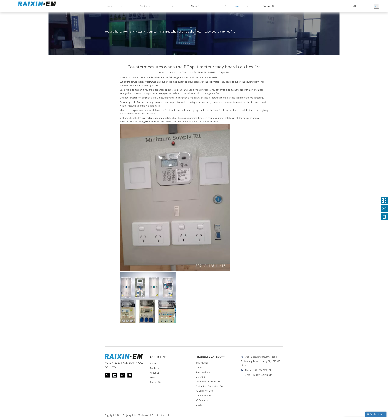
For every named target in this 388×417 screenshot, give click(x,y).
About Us (154, 372)
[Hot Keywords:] (376, 6)
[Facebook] (129, 375)
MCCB (199, 404)
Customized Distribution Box (210, 386)
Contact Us (155, 382)
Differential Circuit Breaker (208, 381)
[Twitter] (107, 375)
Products (154, 368)
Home (153, 363)
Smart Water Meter (205, 372)
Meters (199, 367)
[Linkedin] (114, 375)
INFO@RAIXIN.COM (262, 374)
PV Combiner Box (204, 390)
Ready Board (202, 362)
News (153, 377)
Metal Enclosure (203, 395)
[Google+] (122, 375)
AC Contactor (202, 400)
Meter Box (201, 376)
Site (227, 72)
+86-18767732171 (262, 370)
